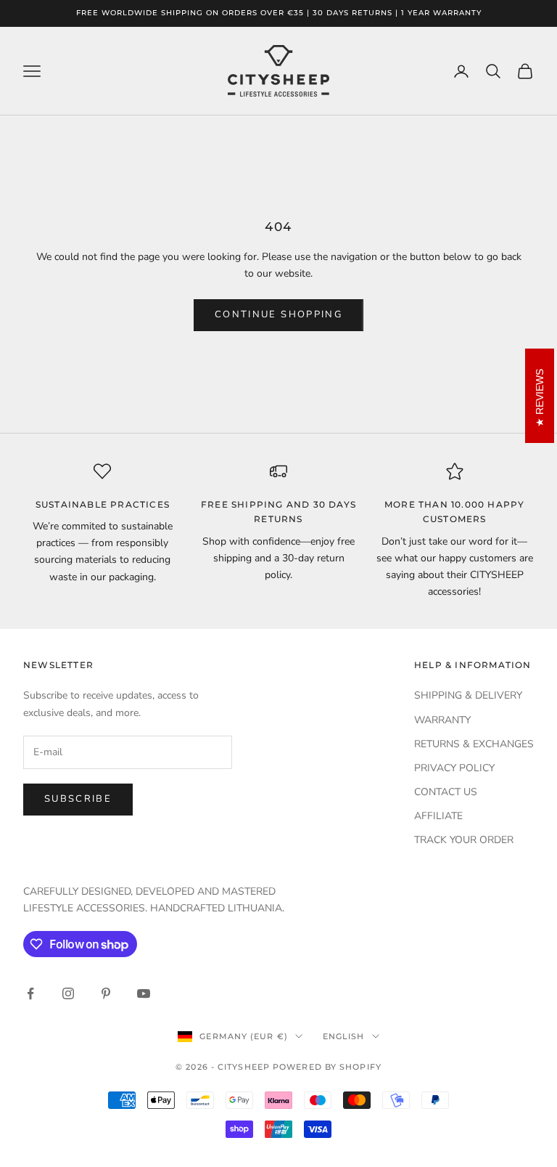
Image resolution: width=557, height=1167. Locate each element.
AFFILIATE (438, 816)
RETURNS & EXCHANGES (474, 744)
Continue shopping (278, 314)
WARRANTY (442, 720)
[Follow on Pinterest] (106, 993)
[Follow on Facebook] (30, 993)
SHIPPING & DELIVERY (468, 695)
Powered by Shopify (327, 1067)
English (344, 1036)
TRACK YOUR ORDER (463, 840)
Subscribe (78, 798)
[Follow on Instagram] (68, 993)
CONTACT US (445, 792)
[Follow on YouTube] (143, 993)
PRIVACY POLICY (454, 768)
